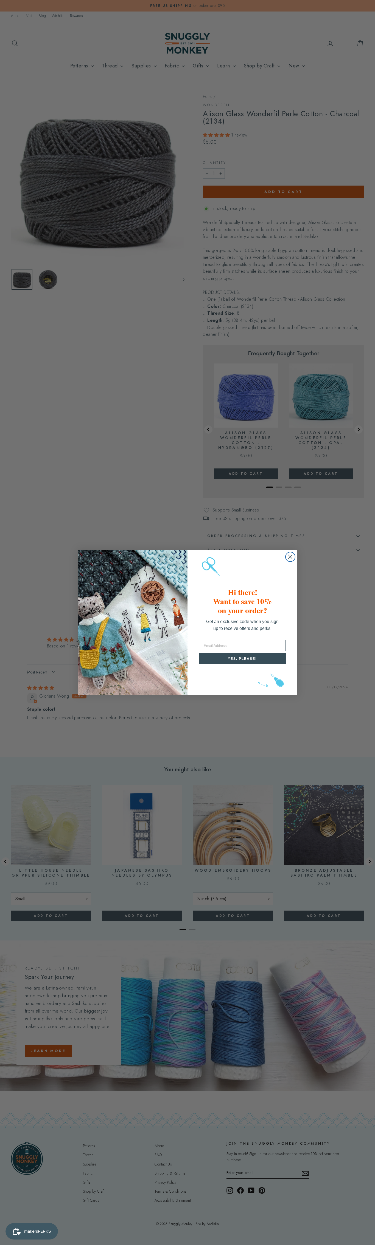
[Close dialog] (290, 557)
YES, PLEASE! (242, 659)
